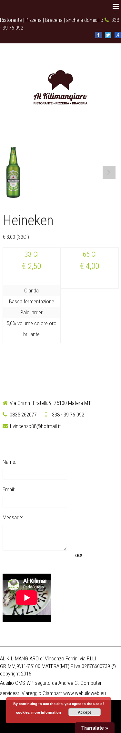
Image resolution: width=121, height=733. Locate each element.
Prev (12, 172)
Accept (84, 712)
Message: (13, 517)
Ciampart (52, 693)
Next (109, 172)
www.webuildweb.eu (84, 693)
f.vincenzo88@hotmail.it (35, 426)
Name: (9, 462)
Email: (9, 489)
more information (46, 712)
